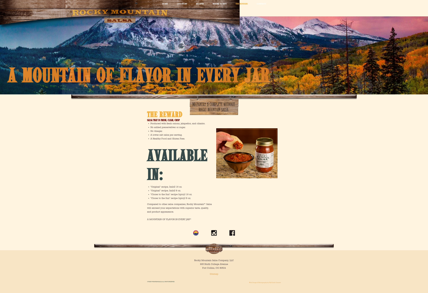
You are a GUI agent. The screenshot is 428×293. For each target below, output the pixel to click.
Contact (261, 4)
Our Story (182, 4)
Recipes (200, 4)
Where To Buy (220, 4)
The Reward (242, 4)
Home (165, 4)
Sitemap (214, 274)
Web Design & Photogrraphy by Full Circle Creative (265, 282)
